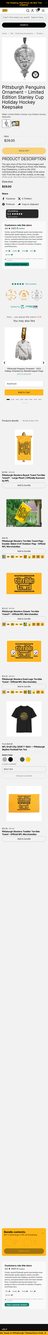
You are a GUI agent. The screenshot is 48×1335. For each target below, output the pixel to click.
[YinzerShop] (5, 10)
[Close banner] (45, 1333)
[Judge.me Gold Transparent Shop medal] (11, 295)
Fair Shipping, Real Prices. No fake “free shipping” (24, 4)
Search (24, 25)
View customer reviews (17, 264)
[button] (27, 10)
